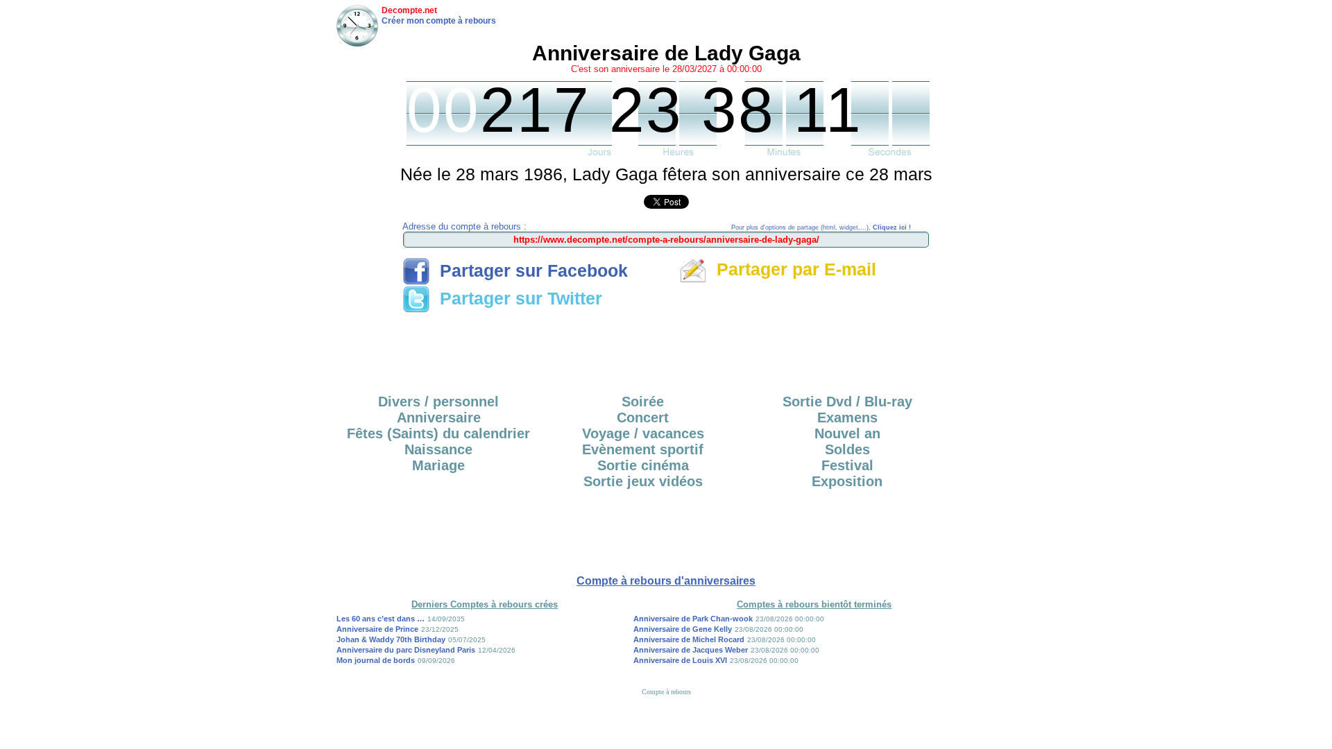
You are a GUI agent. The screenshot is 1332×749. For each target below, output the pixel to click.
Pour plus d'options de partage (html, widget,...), (821, 227)
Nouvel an (847, 433)
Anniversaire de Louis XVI (680, 660)
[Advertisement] (666, 349)
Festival (847, 465)
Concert (643, 417)
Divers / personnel (438, 401)
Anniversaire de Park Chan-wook (693, 618)
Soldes (847, 449)
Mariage (438, 465)
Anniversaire (439, 417)
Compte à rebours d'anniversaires (666, 581)
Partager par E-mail (791, 269)
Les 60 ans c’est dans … (380, 618)
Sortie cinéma (643, 465)
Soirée (643, 401)
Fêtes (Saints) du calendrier (438, 433)
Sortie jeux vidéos (643, 481)
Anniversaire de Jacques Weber (690, 650)
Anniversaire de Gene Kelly (682, 629)
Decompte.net (409, 10)
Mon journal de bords (375, 660)
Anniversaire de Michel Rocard (688, 639)
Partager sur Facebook (529, 270)
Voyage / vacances (643, 433)
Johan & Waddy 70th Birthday (390, 639)
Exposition (847, 481)
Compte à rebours (666, 692)
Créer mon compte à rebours (439, 21)
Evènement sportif (642, 449)
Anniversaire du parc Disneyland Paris (405, 650)
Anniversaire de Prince (377, 629)
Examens (847, 417)
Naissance (438, 449)
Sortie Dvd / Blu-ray (847, 401)
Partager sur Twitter (516, 298)
